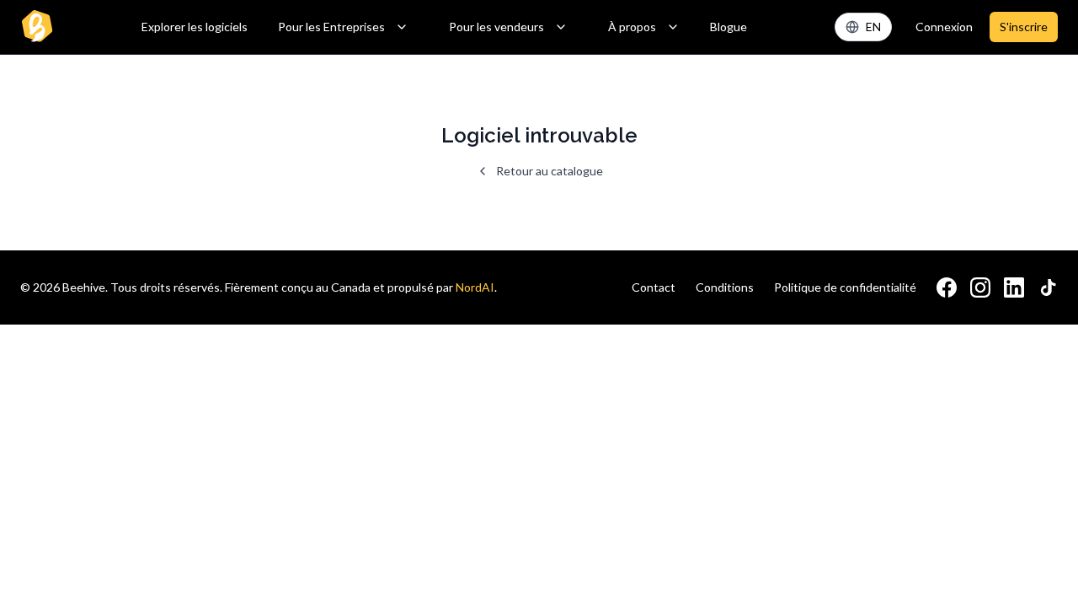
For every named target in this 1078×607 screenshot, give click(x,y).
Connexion (944, 26)
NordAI (475, 287)
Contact (653, 287)
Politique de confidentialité (845, 287)
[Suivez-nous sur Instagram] (980, 287)
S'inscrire (1024, 26)
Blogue (728, 26)
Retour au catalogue (549, 171)
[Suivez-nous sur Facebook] (947, 287)
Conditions (725, 287)
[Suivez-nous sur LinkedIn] (1014, 287)
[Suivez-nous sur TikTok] (1048, 287)
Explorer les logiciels (194, 26)
